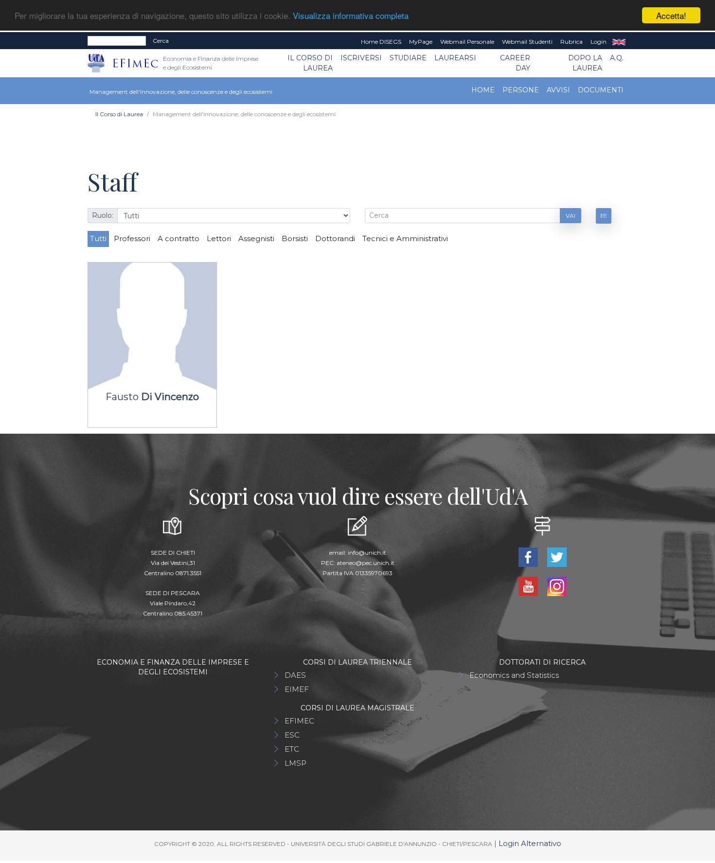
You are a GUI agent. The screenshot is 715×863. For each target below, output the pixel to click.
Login (598, 41)
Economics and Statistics (514, 675)
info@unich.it (367, 552)
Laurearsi (455, 57)
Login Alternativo (530, 843)
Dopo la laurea (585, 62)
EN (618, 41)
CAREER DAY (515, 62)
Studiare (408, 57)
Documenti (601, 90)
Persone (520, 90)
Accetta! (671, 15)
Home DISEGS (381, 41)
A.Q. (617, 57)
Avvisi (558, 90)
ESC (292, 735)
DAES (295, 675)
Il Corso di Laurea (310, 62)
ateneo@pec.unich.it (365, 562)
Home (483, 90)
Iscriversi (361, 57)
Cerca (161, 40)
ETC (292, 749)
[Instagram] (556, 585)
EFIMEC (299, 720)
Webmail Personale (467, 41)
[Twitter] (556, 556)
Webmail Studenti (527, 41)
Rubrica (571, 41)
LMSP (295, 763)
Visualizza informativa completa (351, 16)
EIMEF (297, 689)
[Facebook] (529, 556)
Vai (570, 215)
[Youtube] (529, 585)
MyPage (420, 41)
